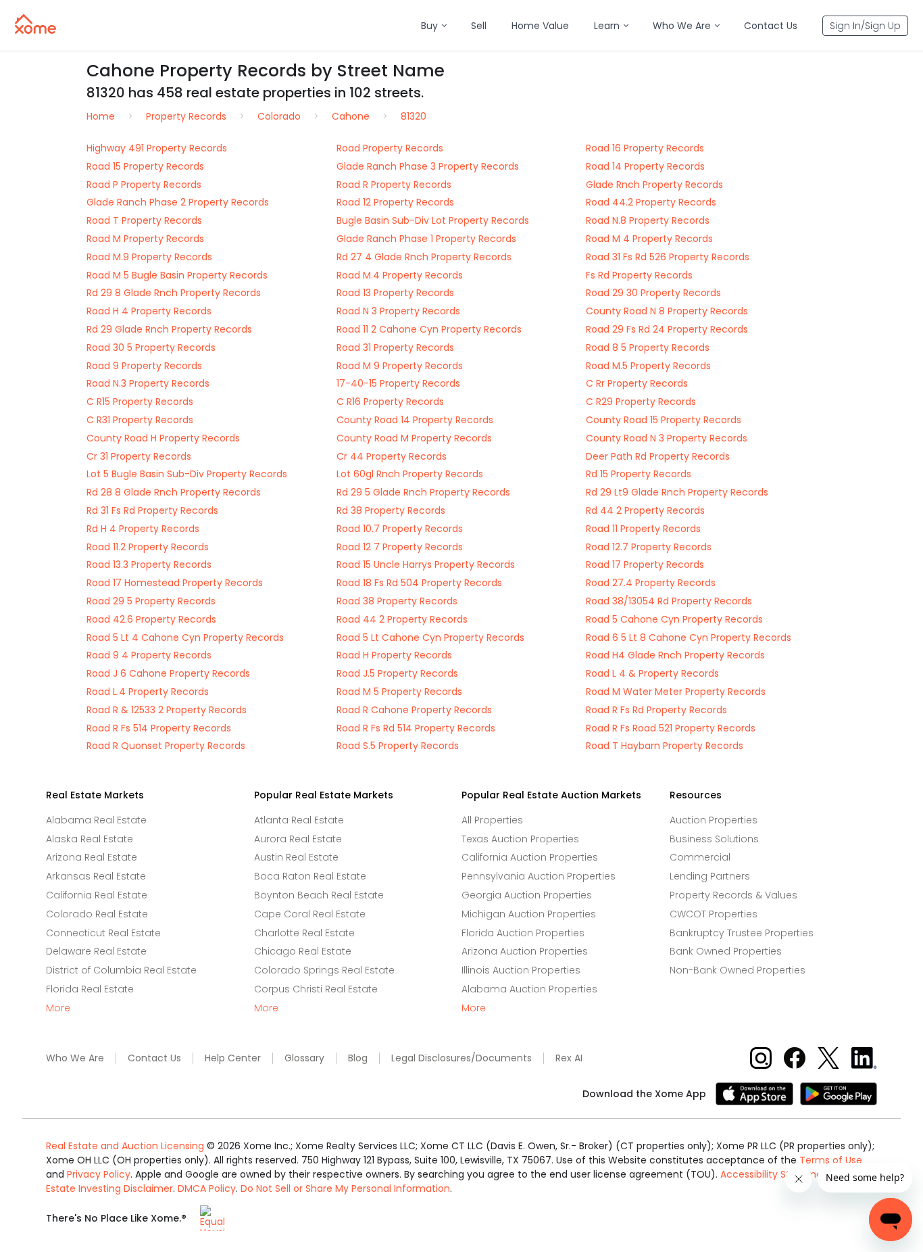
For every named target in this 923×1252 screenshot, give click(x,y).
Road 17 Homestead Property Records (174, 582)
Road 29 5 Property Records (151, 601)
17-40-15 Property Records (398, 383)
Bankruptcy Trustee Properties (742, 933)
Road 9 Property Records (144, 365)
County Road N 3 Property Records (666, 438)
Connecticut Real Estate (103, 933)
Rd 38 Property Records (390, 510)
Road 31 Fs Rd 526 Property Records (667, 257)
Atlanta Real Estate (299, 820)
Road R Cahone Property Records (414, 710)
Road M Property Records (145, 238)
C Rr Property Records (637, 383)
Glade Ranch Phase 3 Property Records (427, 166)
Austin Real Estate (296, 857)
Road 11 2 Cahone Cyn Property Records (429, 329)
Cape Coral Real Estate (310, 914)
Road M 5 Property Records (399, 691)
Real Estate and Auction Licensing (125, 1146)
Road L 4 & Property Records (652, 673)
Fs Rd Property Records (639, 275)
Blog (358, 1058)
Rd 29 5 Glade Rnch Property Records (423, 492)
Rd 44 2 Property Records (645, 510)
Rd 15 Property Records (638, 474)
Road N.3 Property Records (147, 383)
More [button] (58, 1008)
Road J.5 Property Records (397, 673)
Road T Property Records (144, 220)
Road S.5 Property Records (397, 745)
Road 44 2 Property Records (402, 619)
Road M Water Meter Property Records (676, 691)
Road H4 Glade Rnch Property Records (675, 655)
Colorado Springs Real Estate (324, 970)
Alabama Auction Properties (529, 989)
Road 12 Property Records (395, 202)
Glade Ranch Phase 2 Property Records (177, 202)
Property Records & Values (733, 895)
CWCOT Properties (713, 914)
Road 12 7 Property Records (399, 547)
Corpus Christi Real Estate (316, 989)
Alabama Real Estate (96, 820)
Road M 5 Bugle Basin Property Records (177, 275)
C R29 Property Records (641, 401)
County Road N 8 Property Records (667, 311)
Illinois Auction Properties (521, 970)
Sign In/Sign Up (865, 25)
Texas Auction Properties (520, 839)
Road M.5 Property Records (648, 365)
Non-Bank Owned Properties (737, 970)
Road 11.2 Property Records (147, 547)
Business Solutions (714, 839)
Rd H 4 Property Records (142, 528)
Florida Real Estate (90, 989)
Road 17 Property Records (645, 564)
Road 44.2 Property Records (651, 202)
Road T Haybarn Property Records (664, 745)
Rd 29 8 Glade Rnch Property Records (173, 292)
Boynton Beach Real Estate (319, 895)
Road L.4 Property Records (147, 691)
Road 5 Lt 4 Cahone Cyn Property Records (185, 637)
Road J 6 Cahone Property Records (168, 673)
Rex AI (568, 1058)
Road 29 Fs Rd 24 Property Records (667, 329)
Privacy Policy (98, 1174)
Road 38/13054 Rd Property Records (669, 601)
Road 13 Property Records (395, 292)
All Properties (492, 820)
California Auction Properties (530, 857)
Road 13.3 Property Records (148, 564)
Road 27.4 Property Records (651, 582)
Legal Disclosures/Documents (461, 1058)
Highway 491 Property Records (156, 148)
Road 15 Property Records (145, 166)
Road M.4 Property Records (399, 275)
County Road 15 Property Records (663, 420)
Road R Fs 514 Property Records (158, 728)
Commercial (700, 857)
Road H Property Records (394, 655)
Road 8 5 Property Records (647, 347)
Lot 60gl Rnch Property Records (409, 474)
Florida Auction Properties (523, 933)
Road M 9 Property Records (399, 365)
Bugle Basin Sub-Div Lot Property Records (432, 220)
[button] (433, 26)
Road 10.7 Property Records (399, 528)
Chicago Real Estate (302, 951)
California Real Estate (96, 895)
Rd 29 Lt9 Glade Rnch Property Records (677, 492)
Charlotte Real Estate (304, 933)
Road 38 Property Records (396, 601)
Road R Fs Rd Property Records (656, 710)
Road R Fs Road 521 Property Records (670, 728)
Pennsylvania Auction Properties (539, 876)
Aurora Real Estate (298, 839)
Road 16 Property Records (645, 148)
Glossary (304, 1058)
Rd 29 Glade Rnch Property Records (169, 329)
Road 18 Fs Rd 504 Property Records (419, 582)
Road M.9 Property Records (149, 257)
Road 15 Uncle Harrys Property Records (425, 564)
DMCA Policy (207, 1188)
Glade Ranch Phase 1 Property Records (426, 238)
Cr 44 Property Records (391, 456)
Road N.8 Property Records (647, 220)
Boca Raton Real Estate (310, 876)
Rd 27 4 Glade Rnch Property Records (424, 257)
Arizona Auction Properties (525, 951)
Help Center (233, 1058)
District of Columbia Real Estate (121, 970)
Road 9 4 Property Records (148, 655)
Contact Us (154, 1058)
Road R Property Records (393, 184)
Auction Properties (713, 820)
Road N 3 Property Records (398, 311)
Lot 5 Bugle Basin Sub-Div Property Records (186, 474)
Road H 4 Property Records (148, 311)
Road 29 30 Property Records (653, 292)
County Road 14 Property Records (414, 420)
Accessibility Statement (776, 1174)
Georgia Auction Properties (527, 895)
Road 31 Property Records (395, 347)
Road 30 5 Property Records (151, 347)
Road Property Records (389, 148)
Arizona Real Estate (91, 857)
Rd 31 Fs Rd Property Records (152, 510)
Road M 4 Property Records (649, 238)
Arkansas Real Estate (96, 876)
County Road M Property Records (414, 438)
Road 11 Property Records (643, 528)
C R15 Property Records (139, 401)
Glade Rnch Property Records (654, 184)
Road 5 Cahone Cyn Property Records (674, 619)
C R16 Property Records (390, 401)
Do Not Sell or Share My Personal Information (345, 1188)
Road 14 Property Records (645, 166)
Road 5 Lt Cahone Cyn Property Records (430, 637)
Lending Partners (710, 876)
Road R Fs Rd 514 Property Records (415, 728)
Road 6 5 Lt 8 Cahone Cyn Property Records (688, 637)
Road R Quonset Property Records (165, 745)
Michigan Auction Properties (529, 914)
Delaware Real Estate (96, 951)
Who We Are (75, 1058)
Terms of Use (830, 1160)
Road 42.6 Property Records (151, 619)
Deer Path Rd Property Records (658, 456)
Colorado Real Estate (97, 914)
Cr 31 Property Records (138, 456)
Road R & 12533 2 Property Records (166, 710)
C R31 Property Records (139, 420)
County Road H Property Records (163, 438)
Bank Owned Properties (726, 951)
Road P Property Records (143, 184)
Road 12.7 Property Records (649, 547)
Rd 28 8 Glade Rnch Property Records (173, 492)
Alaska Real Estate (89, 839)
